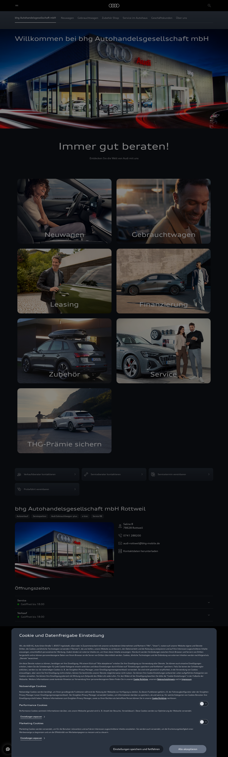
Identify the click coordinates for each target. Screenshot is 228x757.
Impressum (187, 679)
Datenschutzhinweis (166, 679)
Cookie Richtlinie (141, 679)
